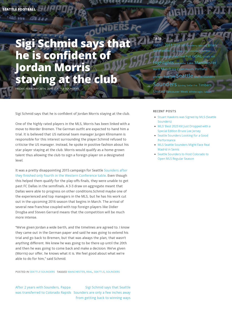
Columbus (204, 50)
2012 (176, 45)
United (159, 91)
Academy (192, 45)
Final (182, 56)
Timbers (205, 85)
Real (166, 77)
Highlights (163, 62)
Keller (183, 63)
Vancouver (173, 92)
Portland (201, 69)
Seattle (184, 75)
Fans (176, 56)
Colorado (193, 51)
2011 (169, 45)
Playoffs (189, 69)
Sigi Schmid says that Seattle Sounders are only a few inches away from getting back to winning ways (102, 292)
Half (213, 56)
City (186, 51)
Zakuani (208, 91)
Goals (206, 56)
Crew (156, 56)
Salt (172, 77)
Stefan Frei (192, 85)
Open (181, 69)
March (156, 69)
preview (158, 76)
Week (184, 92)
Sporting (182, 85)
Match (166, 68)
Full (188, 56)
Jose (177, 63)
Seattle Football (19, 9)
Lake (190, 63)
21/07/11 (158, 45)
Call (173, 51)
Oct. (174, 69)
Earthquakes (166, 56)
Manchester (205, 62)
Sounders (165, 84)
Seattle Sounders (66, 88)
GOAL (197, 55)
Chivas (179, 51)
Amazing (202, 45)
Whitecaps (196, 91)
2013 (184, 45)
